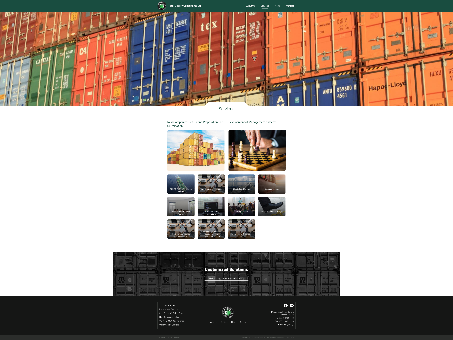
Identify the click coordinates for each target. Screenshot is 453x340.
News (277, 6)
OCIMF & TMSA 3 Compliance (171, 321)
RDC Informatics (288, 337)
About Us (250, 6)
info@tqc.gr (289, 324)
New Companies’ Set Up (169, 317)
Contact (290, 6)
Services (265, 6)
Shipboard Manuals (167, 305)
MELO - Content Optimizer (257, 337)
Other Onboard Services (169, 325)
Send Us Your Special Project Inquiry (226, 278)
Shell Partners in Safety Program (172, 313)
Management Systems (168, 309)
